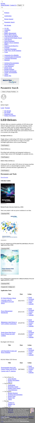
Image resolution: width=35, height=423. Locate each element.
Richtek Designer (9, 69)
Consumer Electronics (10, 58)
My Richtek (7, 25)
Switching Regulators (10, 49)
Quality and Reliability (10, 72)
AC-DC (6, 28)
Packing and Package (10, 71)
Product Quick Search (14, 388)
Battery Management (10, 33)
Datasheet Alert (8, 114)
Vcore (6, 52)
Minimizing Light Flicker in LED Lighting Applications (9, 322)
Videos (6, 74)
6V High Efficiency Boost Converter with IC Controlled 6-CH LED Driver (8, 300)
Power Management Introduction (6, 311)
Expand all (4, 287)
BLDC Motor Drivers (10, 34)
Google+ (30, 300)
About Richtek (5, 5)
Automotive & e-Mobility (11, 55)
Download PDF (5, 213)
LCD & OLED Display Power (13, 38)
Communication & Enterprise (12, 57)
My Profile (7, 112)
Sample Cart (11, 404)
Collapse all (11, 287)
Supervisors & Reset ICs (11, 46)
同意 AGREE (32, 410)
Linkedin (31, 304)
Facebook (31, 299)
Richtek (3, 3)
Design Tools (8, 67)
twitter (30, 302)
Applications (7, 16)
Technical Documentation (11, 63)
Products (6, 12)
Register (7, 108)
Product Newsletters (10, 115)
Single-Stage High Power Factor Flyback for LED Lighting (8, 334)
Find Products (5, 145)
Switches (6, 47)
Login (2, 108)
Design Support (8, 19)
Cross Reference (9, 66)
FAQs (9, 406)
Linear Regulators (9, 41)
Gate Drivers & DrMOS (11, 36)
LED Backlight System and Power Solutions (9, 351)
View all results (4, 177)
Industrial (7, 60)
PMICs (6, 44)
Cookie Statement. (5, 417)
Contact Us (13, 5)
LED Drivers (8, 39)
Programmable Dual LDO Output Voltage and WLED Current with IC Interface (9, 369)
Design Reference (9, 64)
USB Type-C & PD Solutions (12, 50)
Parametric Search (9, 22)
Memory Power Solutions (11, 42)
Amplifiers (7, 30)
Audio (6, 31)
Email (30, 297)
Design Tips (7, 75)
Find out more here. (24, 421)
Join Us (10, 382)
